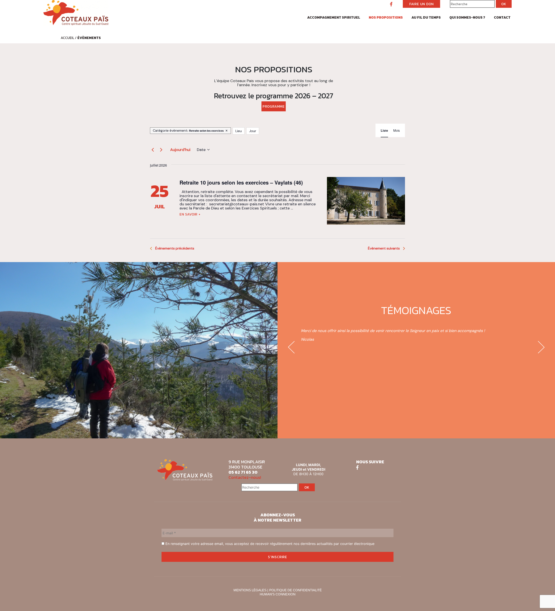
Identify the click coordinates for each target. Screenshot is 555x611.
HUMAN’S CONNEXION (277, 594)
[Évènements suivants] (161, 149)
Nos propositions (386, 17)
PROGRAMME (274, 106)
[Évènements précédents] (152, 149)
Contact (502, 17)
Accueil (67, 37)
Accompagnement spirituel (333, 17)
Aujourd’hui (180, 149)
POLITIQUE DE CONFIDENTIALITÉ (295, 590)
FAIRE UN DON (421, 3)
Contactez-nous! (245, 477)
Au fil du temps (426, 17)
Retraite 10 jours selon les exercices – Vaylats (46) (241, 182)
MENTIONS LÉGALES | (250, 590)
